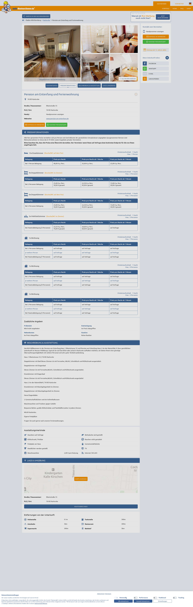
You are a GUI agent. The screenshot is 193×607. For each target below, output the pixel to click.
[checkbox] (116, 598)
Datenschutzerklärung (41, 603)
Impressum (108, 593)
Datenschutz (100, 593)
